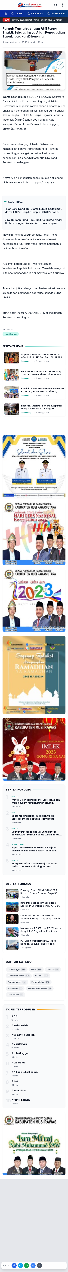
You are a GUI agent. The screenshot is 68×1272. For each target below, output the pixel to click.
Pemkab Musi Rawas (39, 988)
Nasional (41, 976)
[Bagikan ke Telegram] (33, 1265)
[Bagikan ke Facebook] (14, 1265)
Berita (36, 969)
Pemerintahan (40, 982)
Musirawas (15, 988)
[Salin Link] (39, 1265)
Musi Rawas (15, 995)
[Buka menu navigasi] (4, 5)
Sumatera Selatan (18, 976)
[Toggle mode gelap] (62, 5)
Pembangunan (16, 982)
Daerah (52, 969)
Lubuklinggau (10, 334)
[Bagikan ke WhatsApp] (26, 1265)
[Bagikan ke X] (20, 1265)
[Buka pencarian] (56, 5)
